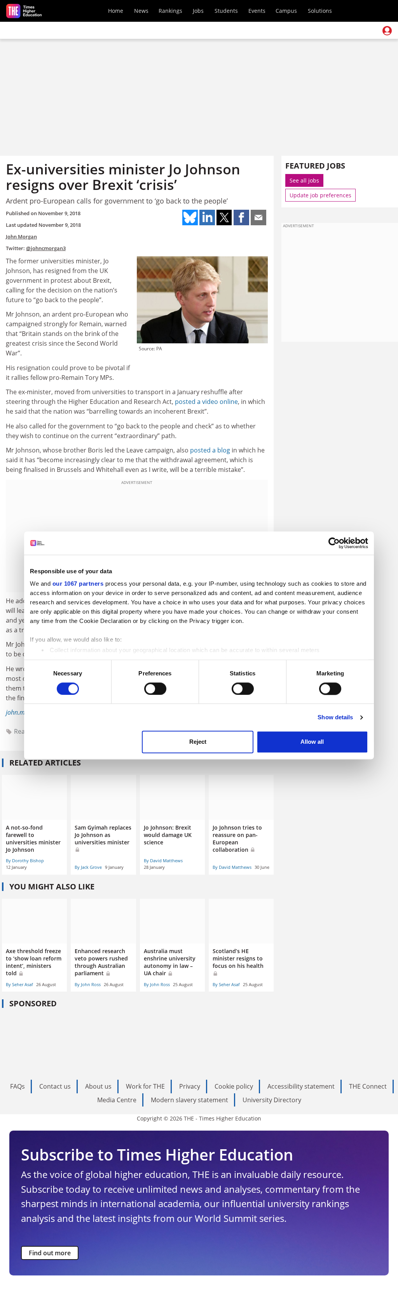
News (141, 10)
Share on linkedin (207, 217)
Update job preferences (320, 195)
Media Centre (116, 1100)
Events (256, 10)
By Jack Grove (88, 867)
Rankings (170, 10)
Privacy (189, 1086)
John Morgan (21, 236)
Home (115, 10)
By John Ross (88, 984)
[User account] (387, 30)
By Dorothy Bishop (25, 860)
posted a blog (210, 450)
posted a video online (206, 401)
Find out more (50, 1253)
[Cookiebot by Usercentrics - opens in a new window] (334, 543)
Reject (197, 742)
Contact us (55, 1086)
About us (98, 1086)
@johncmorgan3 (46, 248)
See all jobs (304, 180)
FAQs (17, 1086)
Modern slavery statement (189, 1100)
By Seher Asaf (19, 984)
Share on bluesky (190, 217)
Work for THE (145, 1086)
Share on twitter (224, 217)
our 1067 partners (78, 583)
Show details (335, 717)
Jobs (198, 10)
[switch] (155, 688)
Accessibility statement (301, 1086)
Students (226, 10)
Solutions (320, 10)
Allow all (312, 742)
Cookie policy (234, 1086)
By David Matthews (163, 860)
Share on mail (258, 217)
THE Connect (368, 1086)
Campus (286, 10)
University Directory (272, 1100)
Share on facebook (241, 217)
